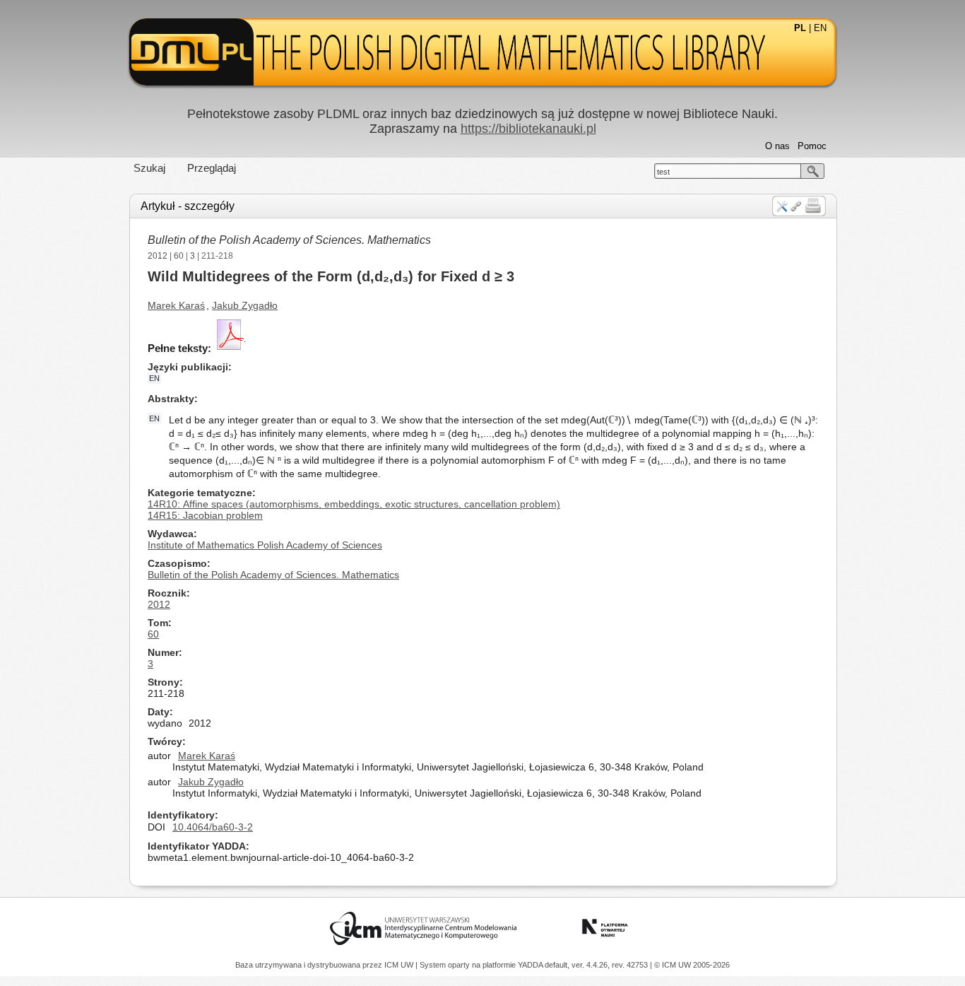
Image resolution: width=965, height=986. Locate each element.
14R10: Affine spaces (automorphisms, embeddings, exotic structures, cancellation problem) (354, 504)
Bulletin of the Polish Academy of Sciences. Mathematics (289, 240)
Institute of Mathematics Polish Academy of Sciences (265, 545)
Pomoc (812, 146)
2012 (157, 256)
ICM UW (399, 965)
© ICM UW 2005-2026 (692, 965)
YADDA (531, 965)
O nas (777, 146)
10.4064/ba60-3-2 (212, 827)
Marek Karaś (176, 305)
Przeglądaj (211, 168)
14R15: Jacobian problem (205, 515)
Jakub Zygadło (245, 305)
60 (179, 256)
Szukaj (149, 168)
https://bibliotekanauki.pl (528, 129)
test (663, 172)
